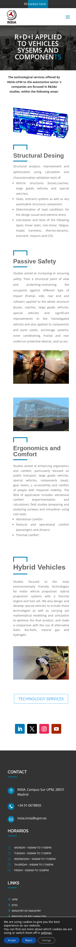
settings (46, 933)
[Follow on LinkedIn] (20, 729)
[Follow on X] (32, 729)
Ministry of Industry (26, 911)
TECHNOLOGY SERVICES (41, 698)
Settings (46, 940)
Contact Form (37, 4)
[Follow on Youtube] (56, 729)
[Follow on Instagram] (44, 729)
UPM (15, 899)
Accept (12, 940)
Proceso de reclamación (29, 916)
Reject (28, 940)
